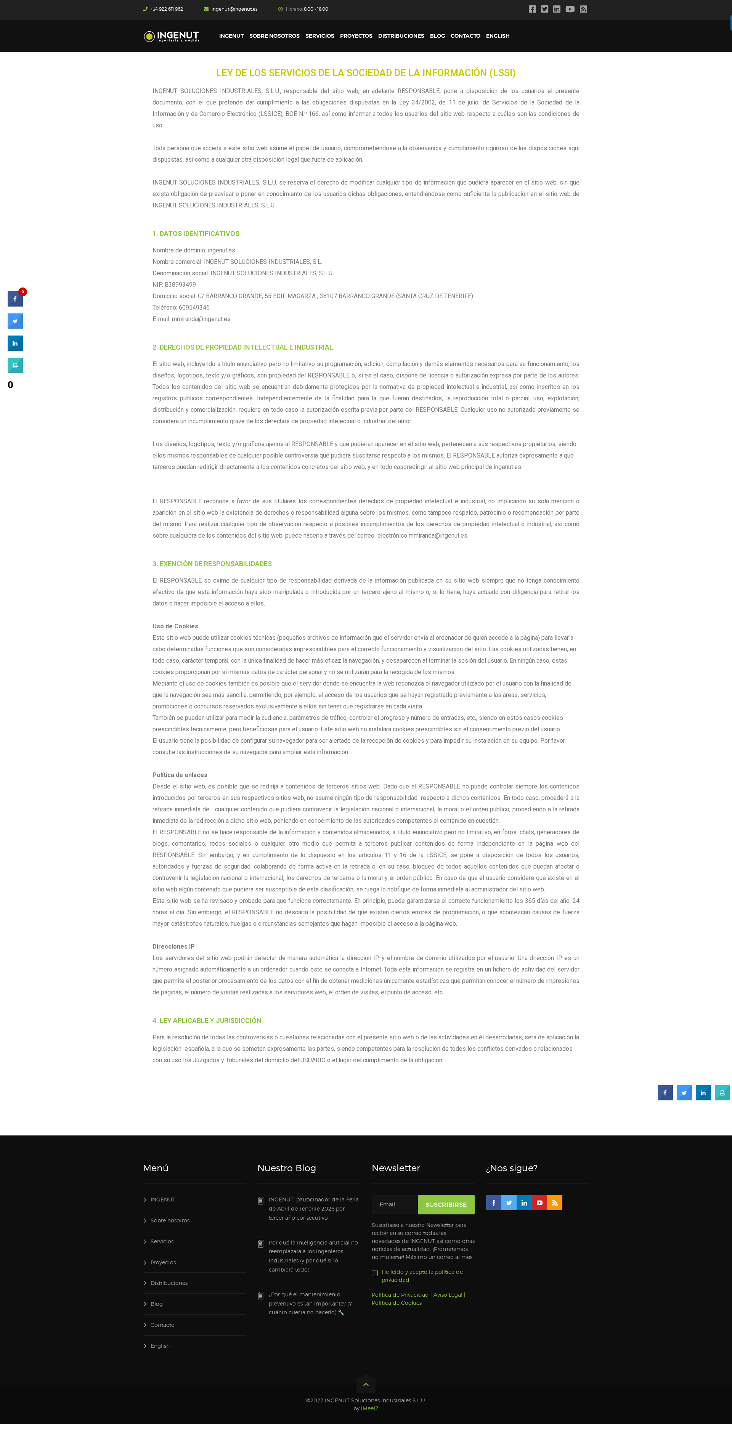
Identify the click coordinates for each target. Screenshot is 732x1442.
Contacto (163, 1325)
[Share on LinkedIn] (15, 348)
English (160, 1345)
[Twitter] (545, 10)
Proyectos (163, 1262)
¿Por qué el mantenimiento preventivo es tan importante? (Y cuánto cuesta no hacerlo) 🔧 (310, 1303)
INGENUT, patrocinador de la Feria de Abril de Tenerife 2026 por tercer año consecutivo (314, 1208)
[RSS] (584, 10)
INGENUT (163, 1199)
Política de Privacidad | (402, 1294)
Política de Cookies (397, 1302)
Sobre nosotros (170, 1220)
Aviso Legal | (449, 1294)
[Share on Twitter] (684, 1098)
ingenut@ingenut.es (234, 9)
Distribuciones (169, 1283)
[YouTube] (571, 10)
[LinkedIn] (557, 10)
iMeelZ (370, 1408)
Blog (157, 1304)
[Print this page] (722, 1098)
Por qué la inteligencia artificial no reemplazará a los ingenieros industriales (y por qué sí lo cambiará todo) (313, 1256)
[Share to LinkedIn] (703, 1098)
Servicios (162, 1241)
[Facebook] (533, 10)
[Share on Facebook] (665, 1098)
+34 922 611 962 (167, 9)
